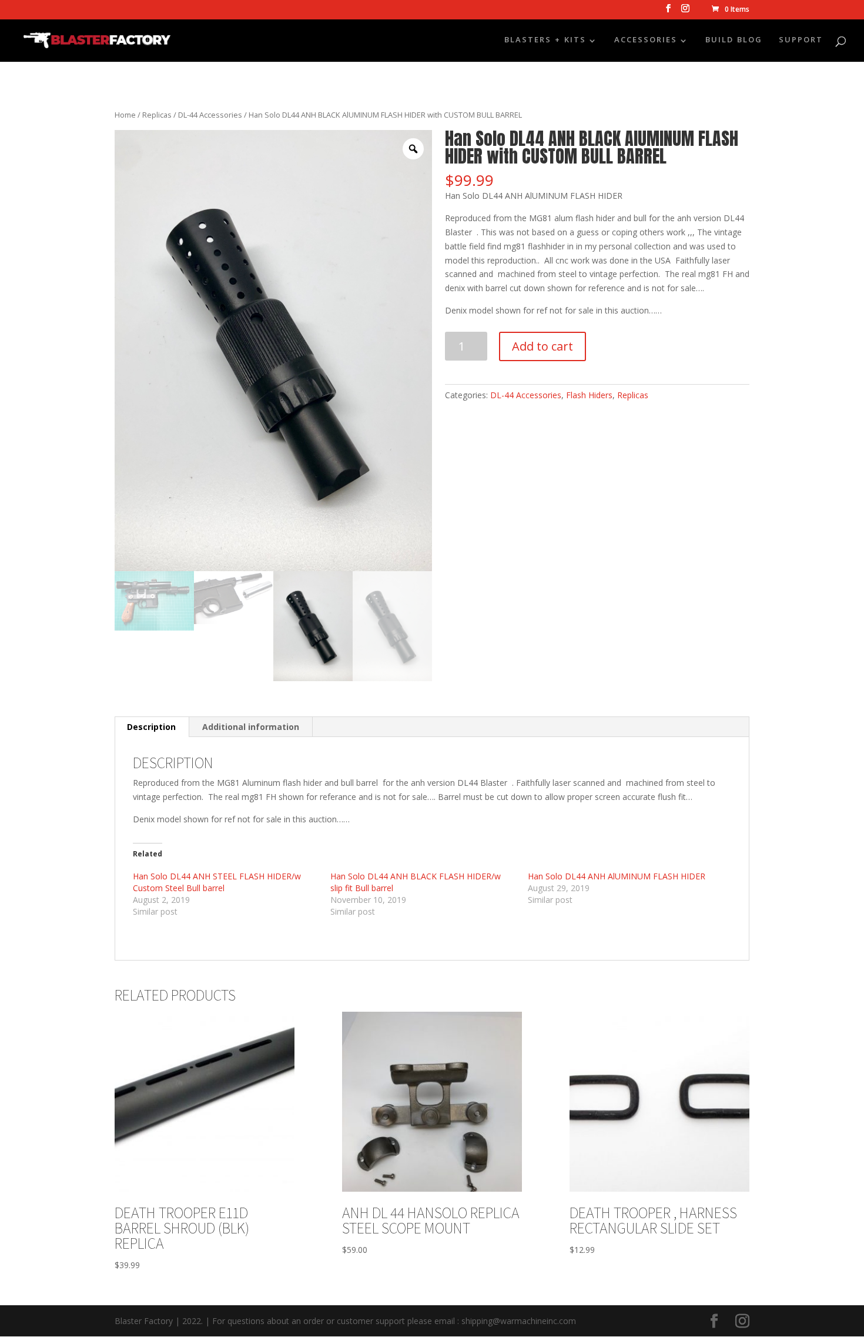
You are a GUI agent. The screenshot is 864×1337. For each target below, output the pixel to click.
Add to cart (542, 346)
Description (151, 726)
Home (125, 114)
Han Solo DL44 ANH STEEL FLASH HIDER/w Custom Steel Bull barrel (217, 882)
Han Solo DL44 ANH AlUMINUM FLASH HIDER (616, 876)
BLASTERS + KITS (545, 41)
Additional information (250, 726)
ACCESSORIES (645, 41)
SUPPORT (801, 41)
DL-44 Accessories (210, 114)
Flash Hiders (589, 395)
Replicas (157, 114)
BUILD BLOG (733, 41)
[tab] (151, 727)
